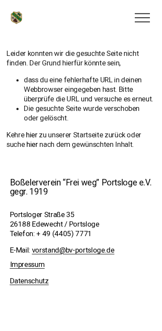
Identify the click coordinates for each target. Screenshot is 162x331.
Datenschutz (29, 280)
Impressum (27, 264)
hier (32, 134)
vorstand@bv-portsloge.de (73, 250)
